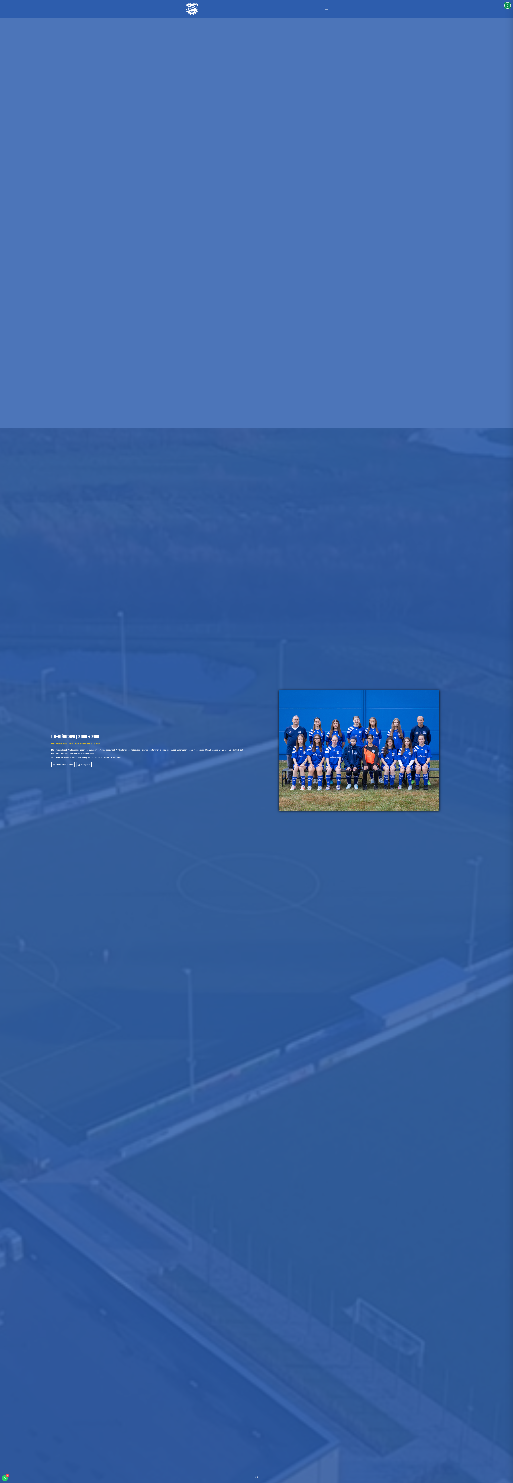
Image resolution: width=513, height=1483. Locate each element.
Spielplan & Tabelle (64, 764)
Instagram (85, 764)
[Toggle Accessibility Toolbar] (507, 5)
